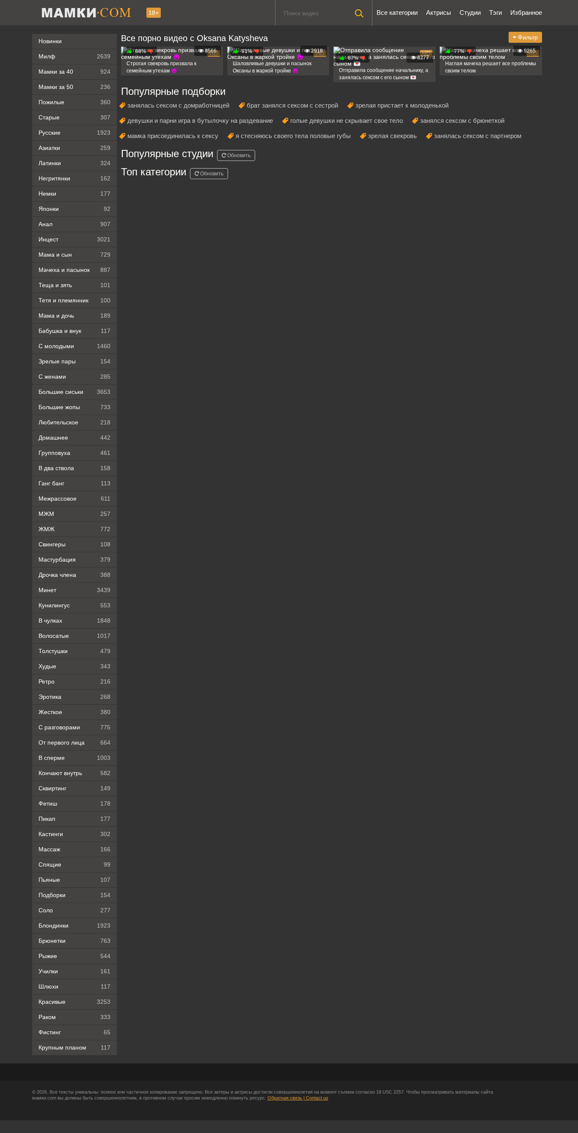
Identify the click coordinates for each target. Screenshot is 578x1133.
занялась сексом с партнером (477, 135)
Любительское (74, 422)
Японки (74, 208)
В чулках (74, 620)
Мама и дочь (74, 315)
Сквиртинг (74, 788)
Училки (74, 971)
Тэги (495, 12)
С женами (74, 376)
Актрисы (438, 12)
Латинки (74, 163)
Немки (74, 193)
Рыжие (74, 956)
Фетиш (74, 803)
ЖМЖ (74, 529)
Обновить (238, 155)
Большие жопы (74, 407)
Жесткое (74, 712)
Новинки (50, 41)
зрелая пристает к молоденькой (402, 105)
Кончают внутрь (74, 773)
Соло (74, 910)
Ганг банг (74, 483)
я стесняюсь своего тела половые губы (293, 135)
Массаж (74, 849)
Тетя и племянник (74, 300)
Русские (74, 132)
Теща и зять (74, 285)
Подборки (74, 895)
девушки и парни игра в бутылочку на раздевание (200, 120)
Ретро (74, 681)
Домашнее (74, 437)
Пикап (74, 818)
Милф (74, 56)
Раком (74, 1017)
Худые (74, 666)
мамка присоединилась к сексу (172, 135)
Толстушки (74, 651)
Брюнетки (74, 940)
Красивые (74, 1001)
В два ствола (74, 468)
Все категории (397, 12)
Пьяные (74, 879)
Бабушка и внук (74, 330)
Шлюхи (74, 986)
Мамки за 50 (74, 86)
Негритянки (74, 178)
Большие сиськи (74, 391)
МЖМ (74, 513)
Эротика (74, 696)
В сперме (74, 757)
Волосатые (74, 635)
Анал (74, 224)
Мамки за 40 (74, 71)
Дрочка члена (74, 574)
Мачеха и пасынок (74, 269)
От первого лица (74, 742)
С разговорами (74, 727)
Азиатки (74, 147)
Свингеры (74, 544)
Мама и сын (74, 254)
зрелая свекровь (392, 135)
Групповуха (74, 452)
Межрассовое (74, 498)
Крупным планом (74, 1047)
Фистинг (74, 1032)
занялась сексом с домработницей (178, 105)
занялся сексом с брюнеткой (462, 120)
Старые (74, 117)
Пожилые (74, 102)
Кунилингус (74, 605)
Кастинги (74, 834)
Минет (74, 590)
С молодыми (74, 346)
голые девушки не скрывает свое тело (346, 120)
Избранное (526, 12)
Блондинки (74, 925)
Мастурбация (74, 559)
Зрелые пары (74, 361)
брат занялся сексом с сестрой (292, 105)
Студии (470, 12)
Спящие (74, 864)
